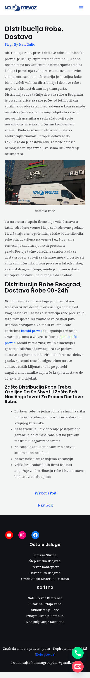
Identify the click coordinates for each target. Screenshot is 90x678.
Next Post (45, 505)
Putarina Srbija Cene (45, 604)
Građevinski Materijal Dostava (45, 578)
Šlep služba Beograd (45, 561)
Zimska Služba (45, 555)
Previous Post (45, 493)
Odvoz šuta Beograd (45, 573)
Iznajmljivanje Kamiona (45, 621)
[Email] (78, 667)
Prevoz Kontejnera (45, 567)
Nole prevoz (45, 654)
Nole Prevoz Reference (45, 598)
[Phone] (78, 653)
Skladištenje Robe (45, 610)
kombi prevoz (31, 330)
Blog (8, 44)
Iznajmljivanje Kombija (45, 616)
